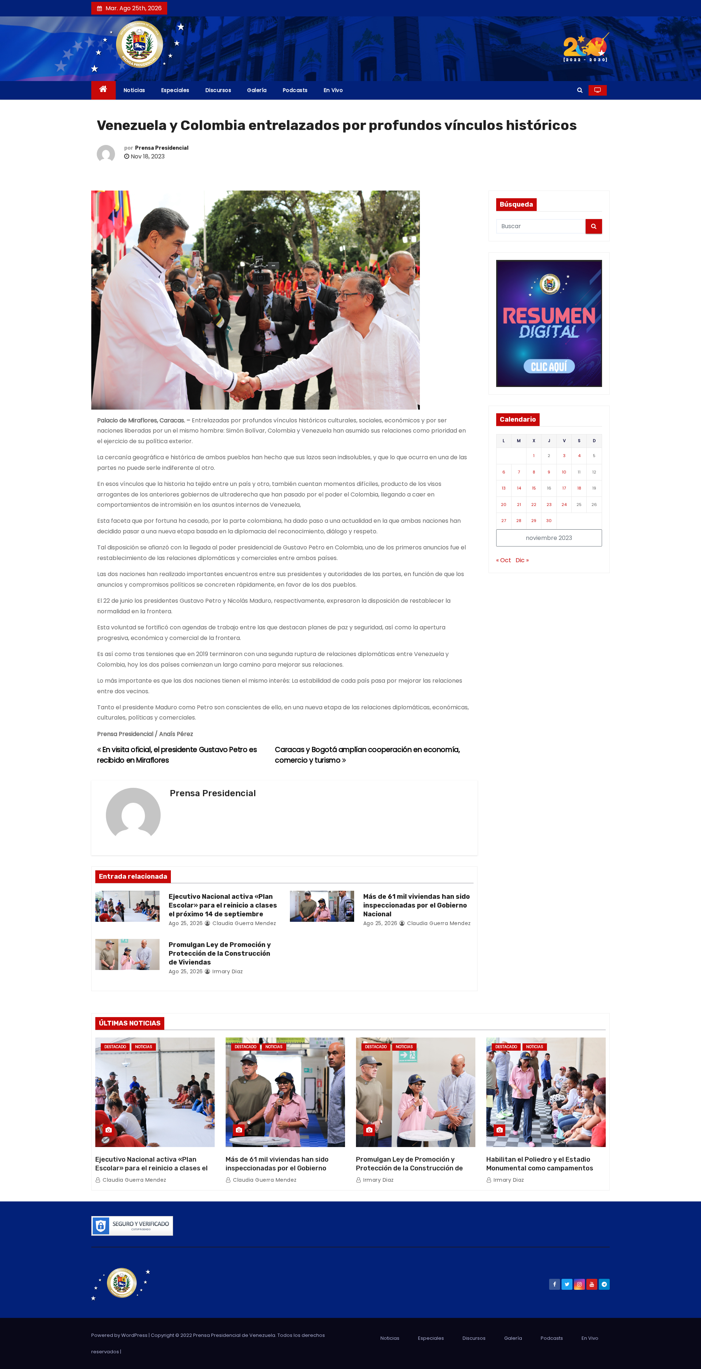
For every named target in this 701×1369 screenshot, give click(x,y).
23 (549, 504)
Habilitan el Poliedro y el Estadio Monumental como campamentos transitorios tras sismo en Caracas (542, 1168)
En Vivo (333, 90)
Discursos (218, 90)
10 (564, 472)
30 (549, 521)
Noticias (134, 90)
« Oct (503, 560)
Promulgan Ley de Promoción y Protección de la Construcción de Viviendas (220, 953)
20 (503, 504)
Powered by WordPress (120, 1335)
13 (504, 488)
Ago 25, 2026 (186, 923)
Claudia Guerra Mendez (243, 923)
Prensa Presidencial (161, 148)
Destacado (115, 1047)
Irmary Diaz (227, 971)
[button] (580, 90)
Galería (257, 90)
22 (533, 504)
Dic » (522, 560)
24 (564, 504)
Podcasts (295, 90)
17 (564, 488)
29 (533, 521)
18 (579, 488)
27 (503, 521)
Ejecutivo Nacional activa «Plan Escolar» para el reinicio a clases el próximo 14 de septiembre (223, 905)
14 (519, 488)
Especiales (175, 90)
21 (519, 504)
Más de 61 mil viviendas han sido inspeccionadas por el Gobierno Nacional (416, 905)
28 (518, 521)
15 (534, 488)
